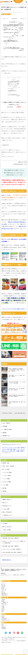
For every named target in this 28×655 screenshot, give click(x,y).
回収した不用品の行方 (7, 512)
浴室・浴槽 (9, 449)
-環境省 (2, 624)
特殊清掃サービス (6, 435)
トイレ (18, 449)
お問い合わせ (3, 592)
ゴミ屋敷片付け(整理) (7, 429)
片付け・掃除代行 (6, 423)
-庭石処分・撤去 (3, 603)
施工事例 (2, 588)
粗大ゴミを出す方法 (7, 526)
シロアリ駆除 (5, 485)
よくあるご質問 (6, 509)
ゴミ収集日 (5, 523)
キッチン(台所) (16, 447)
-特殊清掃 (2, 606)
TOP (14, 570)
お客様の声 (4, 14)
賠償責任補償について (4, 593)
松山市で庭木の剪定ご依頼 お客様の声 (21, 413)
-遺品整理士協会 (3, 628)
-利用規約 (2, 617)
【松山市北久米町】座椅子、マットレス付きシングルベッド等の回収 (16, 382)
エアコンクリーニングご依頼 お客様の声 (12, 549)
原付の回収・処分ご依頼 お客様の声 (11, 546)
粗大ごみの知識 (7, 529)
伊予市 (9, 14)
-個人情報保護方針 (4, 618)
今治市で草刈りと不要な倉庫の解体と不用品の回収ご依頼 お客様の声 (8, 413)
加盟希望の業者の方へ (7, 559)
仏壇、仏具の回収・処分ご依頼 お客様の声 (12, 552)
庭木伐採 (4, 488)
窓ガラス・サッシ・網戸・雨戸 (8, 451)
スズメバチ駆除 (7, 475)
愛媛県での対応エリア (7, 499)
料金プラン (5, 502)
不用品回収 (5, 426)
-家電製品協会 (3, 627)
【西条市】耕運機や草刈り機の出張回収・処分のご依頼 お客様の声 (16, 396)
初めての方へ (3, 584)
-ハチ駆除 (2, 607)
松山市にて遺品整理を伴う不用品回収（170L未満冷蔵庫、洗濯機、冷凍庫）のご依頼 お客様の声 (16, 370)
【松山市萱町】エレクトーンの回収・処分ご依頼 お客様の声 (16, 376)
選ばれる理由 (3, 585)
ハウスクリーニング (8, 444)
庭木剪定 (4, 491)
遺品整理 (4, 432)
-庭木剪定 (2, 610)
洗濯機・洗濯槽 (19, 451)
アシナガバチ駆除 (8, 472)
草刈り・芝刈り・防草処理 (8, 466)
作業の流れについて (7, 505)
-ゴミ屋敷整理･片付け (4, 602)
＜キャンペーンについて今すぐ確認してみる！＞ (14, 308)
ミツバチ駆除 (7, 478)
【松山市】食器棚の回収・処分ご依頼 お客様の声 (16, 402)
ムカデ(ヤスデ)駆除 (7, 481)
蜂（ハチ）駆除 (6, 469)
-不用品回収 (3, 599)
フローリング (5, 447)
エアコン (11, 447)
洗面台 (14, 449)
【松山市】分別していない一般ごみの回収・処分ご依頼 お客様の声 (16, 389)
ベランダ (22, 449)
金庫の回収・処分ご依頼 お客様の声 (11, 538)
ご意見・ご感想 (3, 589)
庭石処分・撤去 (6, 463)
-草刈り (2, 611)
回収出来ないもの (8, 515)
